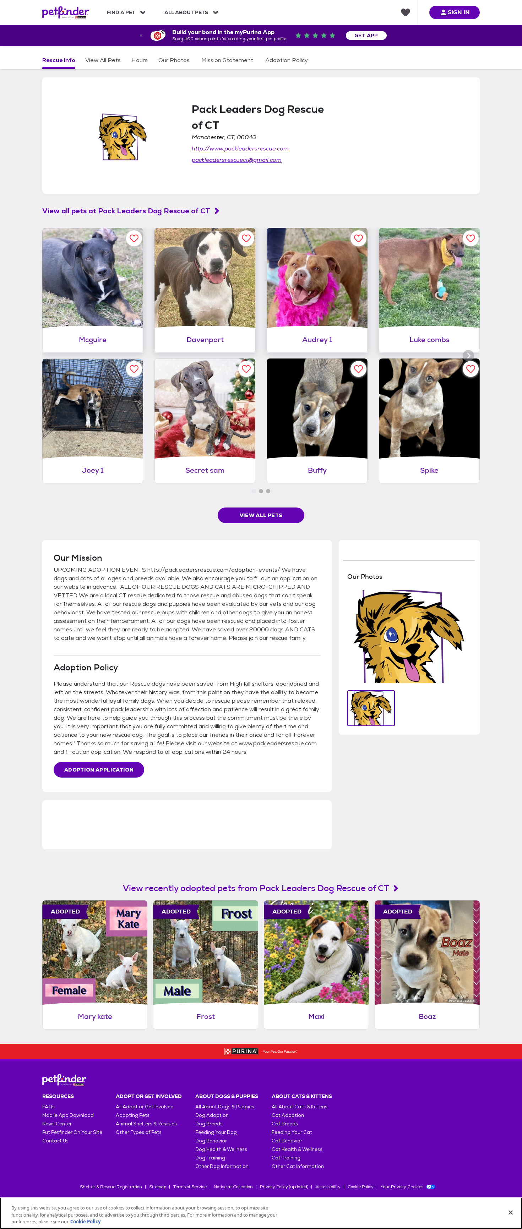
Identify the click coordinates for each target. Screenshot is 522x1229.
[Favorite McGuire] (134, 238)
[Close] (510, 1212)
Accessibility (328, 1187)
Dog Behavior (211, 1141)
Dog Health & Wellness (221, 1149)
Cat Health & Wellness (297, 1149)
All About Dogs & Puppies (224, 1107)
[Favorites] (405, 12)
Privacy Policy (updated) (284, 1187)
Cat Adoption (288, 1115)
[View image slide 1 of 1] (371, 708)
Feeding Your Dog (216, 1132)
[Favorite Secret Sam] (246, 369)
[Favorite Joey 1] (134, 369)
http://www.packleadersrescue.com (240, 148)
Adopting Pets (132, 1115)
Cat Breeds (285, 1124)
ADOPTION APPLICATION (99, 770)
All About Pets (186, 12)
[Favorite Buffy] (358, 369)
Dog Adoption (212, 1115)
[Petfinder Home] (65, 12)
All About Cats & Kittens (299, 1107)
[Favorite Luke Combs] (471, 238)
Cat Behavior (287, 1141)
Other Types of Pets (139, 1132)
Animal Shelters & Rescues (146, 1124)
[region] (261, 1213)
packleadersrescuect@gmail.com (237, 160)
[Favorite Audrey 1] (358, 238)
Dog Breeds (209, 1124)
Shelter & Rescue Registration (111, 1187)
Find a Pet (121, 12)
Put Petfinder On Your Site (72, 1132)
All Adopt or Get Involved (145, 1107)
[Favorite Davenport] (246, 238)
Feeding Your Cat (292, 1132)
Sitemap (157, 1187)
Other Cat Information (298, 1166)
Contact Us (55, 1141)
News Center (57, 1124)
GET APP (366, 35)
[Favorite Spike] (471, 369)
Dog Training (210, 1158)
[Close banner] (141, 35)
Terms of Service (190, 1187)
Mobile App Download (68, 1115)
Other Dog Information (222, 1166)
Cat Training (286, 1158)
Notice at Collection (233, 1187)
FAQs (48, 1107)
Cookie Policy (361, 1187)
